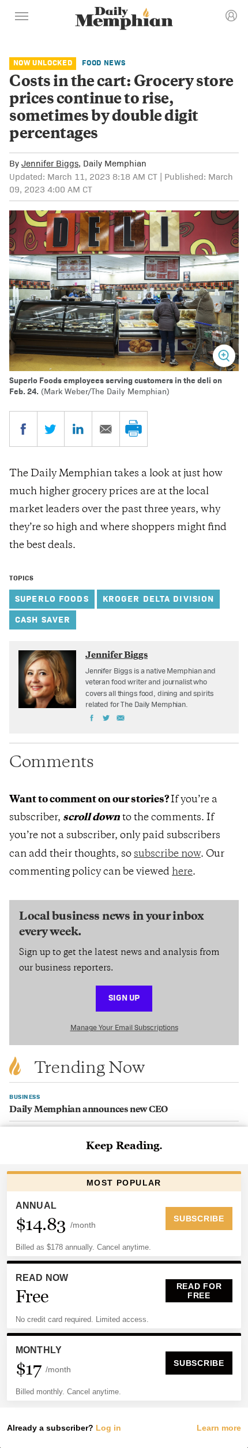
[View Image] (224, 356)
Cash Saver (42, 619)
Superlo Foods (52, 598)
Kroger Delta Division (159, 598)
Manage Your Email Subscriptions (124, 1027)
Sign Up (124, 997)
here (182, 872)
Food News (103, 62)
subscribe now (167, 854)
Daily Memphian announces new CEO (88, 1110)
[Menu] (22, 18)
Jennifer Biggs (49, 163)
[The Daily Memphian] (124, 19)
